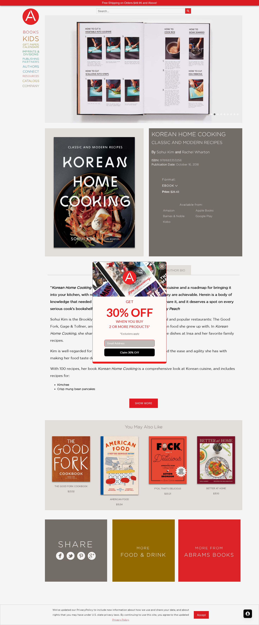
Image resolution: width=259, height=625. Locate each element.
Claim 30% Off (129, 352)
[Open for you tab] (247, 613)
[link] (129, 278)
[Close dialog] (162, 266)
